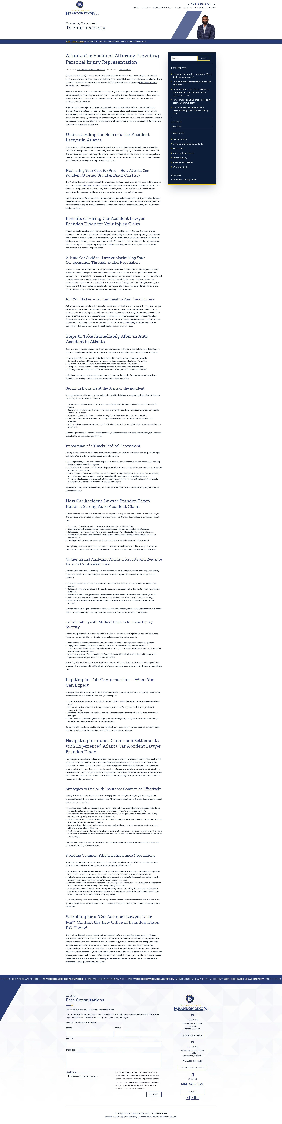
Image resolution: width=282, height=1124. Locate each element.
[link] (82, 8)
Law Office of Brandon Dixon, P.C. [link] (91, 69)
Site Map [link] (120, 1116)
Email (69, 1038)
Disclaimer (71, 1072)
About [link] (144, 8)
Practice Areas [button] (162, 8)
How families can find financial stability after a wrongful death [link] (192, 101)
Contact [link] (211, 8)
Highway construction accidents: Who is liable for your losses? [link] (192, 75)
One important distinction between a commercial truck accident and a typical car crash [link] (191, 92)
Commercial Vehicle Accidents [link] (188, 144)
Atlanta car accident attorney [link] (95, 185)
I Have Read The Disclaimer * (84, 1076)
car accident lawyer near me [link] (136, 935)
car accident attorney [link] (113, 244)
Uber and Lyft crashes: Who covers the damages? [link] (192, 83)
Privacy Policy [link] (131, 1116)
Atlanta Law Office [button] (192, 1035)
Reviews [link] (199, 8)
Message (70, 1049)
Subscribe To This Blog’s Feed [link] (183, 179)
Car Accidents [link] (125, 69)
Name (69, 1027)
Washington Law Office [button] (192, 1067)
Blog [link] (178, 8)
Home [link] (136, 8)
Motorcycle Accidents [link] (183, 153)
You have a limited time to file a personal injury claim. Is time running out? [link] (191, 110)
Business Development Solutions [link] (153, 1116)
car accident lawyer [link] (128, 322)
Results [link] (187, 8)
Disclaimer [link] (109, 1116)
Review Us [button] (192, 1091)
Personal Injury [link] (180, 157)
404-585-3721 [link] (200, 4)
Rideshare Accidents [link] (183, 162)
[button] (188, 1098)
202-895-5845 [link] (195, 1061)
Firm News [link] (178, 148)
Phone (118, 1027)
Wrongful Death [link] (180, 167)
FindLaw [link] (173, 1116)
